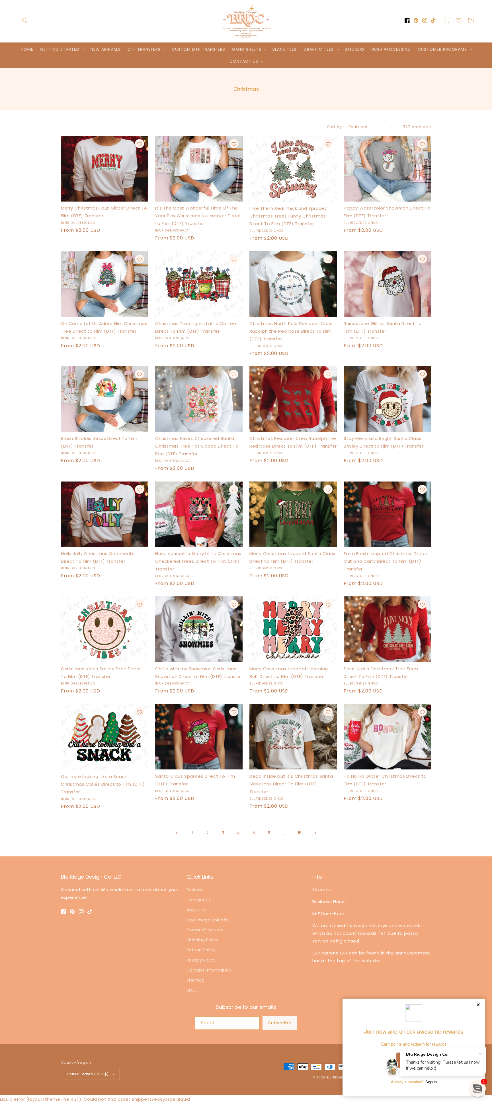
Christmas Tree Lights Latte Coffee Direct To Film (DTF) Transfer (195, 327)
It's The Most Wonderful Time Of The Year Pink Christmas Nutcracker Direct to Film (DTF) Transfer (198, 215)
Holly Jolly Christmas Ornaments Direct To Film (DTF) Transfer (98, 557)
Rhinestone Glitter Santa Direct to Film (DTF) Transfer (382, 327)
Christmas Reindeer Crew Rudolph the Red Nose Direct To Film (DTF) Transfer (293, 442)
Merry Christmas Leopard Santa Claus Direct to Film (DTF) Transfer (292, 557)
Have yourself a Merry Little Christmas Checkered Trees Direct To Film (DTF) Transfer (198, 561)
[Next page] (315, 833)
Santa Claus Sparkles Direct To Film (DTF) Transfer (195, 780)
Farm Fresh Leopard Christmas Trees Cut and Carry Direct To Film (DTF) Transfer (385, 561)
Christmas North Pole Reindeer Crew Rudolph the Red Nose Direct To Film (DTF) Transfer (290, 331)
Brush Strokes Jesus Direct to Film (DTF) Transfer (99, 442)
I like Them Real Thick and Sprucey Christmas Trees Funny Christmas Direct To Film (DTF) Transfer (288, 216)
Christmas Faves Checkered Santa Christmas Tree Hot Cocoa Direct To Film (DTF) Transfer (196, 446)
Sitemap (195, 980)
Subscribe (280, 1023)
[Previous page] (177, 833)
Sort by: (335, 127)
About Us (196, 910)
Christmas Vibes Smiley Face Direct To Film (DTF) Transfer (101, 672)
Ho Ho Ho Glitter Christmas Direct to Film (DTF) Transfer (385, 780)
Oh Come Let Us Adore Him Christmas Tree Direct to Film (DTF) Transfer (104, 327)
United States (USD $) (87, 1074)
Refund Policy (201, 950)
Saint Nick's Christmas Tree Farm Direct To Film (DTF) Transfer (381, 672)
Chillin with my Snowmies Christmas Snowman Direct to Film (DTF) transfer (198, 672)
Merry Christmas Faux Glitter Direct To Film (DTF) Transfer (104, 212)
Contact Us (198, 900)
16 (300, 833)
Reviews (194, 890)
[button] (25, 20)
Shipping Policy (202, 940)
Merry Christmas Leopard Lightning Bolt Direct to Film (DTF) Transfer (288, 672)
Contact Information (208, 970)
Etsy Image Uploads (207, 920)
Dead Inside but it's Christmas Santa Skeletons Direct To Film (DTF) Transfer (291, 784)
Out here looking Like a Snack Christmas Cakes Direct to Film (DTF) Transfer (103, 784)
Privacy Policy (201, 960)
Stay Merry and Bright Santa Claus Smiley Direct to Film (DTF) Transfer (384, 442)
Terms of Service (204, 930)
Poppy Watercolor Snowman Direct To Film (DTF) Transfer (387, 212)
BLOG (192, 990)
